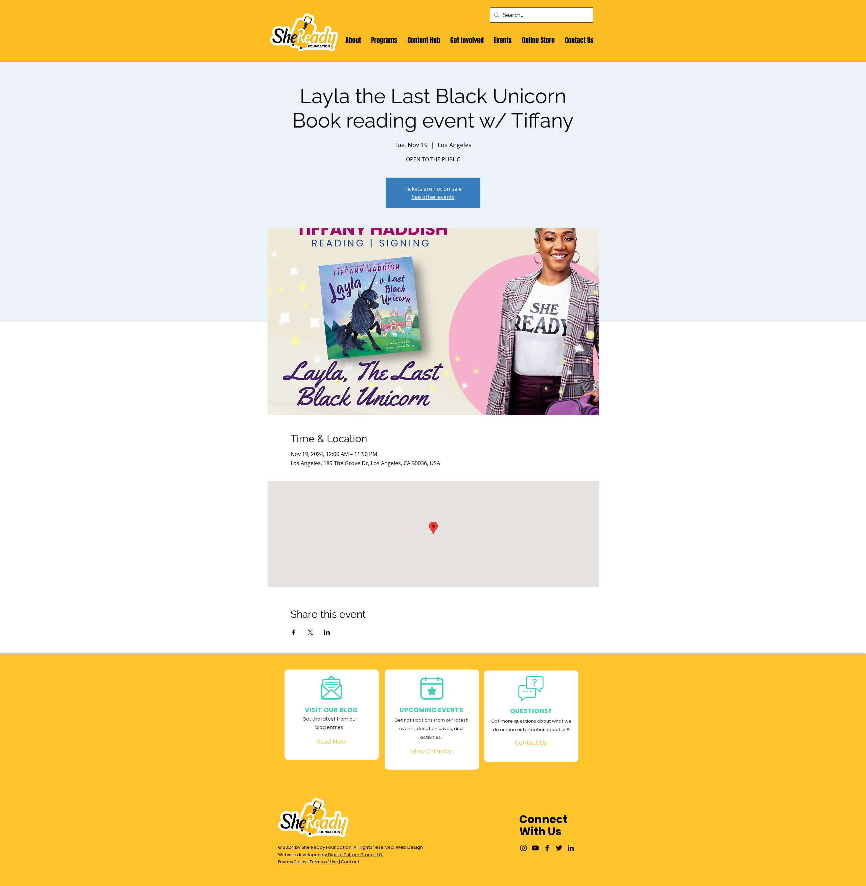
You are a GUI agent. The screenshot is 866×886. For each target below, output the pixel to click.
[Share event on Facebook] (294, 632)
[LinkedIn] (571, 848)
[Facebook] (547, 848)
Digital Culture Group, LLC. (355, 855)
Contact (350, 862)
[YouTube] (535, 848)
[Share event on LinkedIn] (327, 632)
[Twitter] (559, 848)
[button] (353, 40)
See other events (433, 197)
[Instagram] (523, 848)
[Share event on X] (310, 632)
